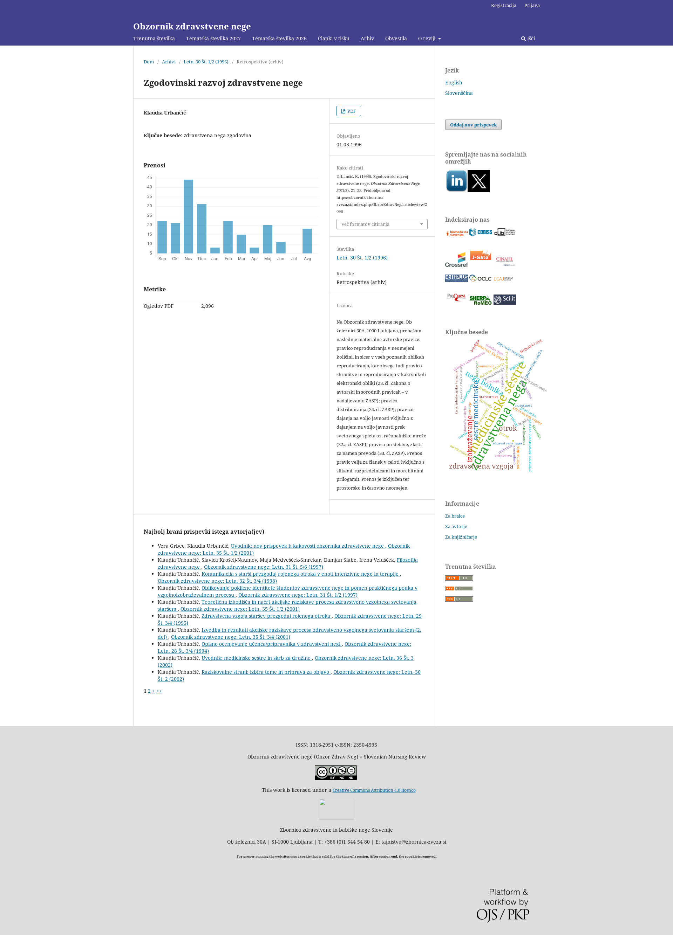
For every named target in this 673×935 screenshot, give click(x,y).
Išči (530, 38)
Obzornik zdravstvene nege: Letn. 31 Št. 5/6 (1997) (263, 566)
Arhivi (169, 61)
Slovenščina (459, 93)
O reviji (427, 38)
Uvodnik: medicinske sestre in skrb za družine (257, 657)
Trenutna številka (154, 38)
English (453, 82)
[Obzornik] (479, 190)
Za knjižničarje (461, 537)
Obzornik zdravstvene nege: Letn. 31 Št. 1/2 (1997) (298, 594)
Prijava (532, 5)
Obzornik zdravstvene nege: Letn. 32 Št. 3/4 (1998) (217, 580)
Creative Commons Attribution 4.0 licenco (374, 790)
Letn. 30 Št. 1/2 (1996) (206, 61)
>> (159, 690)
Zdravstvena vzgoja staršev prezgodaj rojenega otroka (267, 615)
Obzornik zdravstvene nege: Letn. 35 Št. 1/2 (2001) (240, 608)
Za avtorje (456, 526)
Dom (149, 61)
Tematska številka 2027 (213, 38)
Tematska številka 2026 (279, 38)
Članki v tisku (333, 38)
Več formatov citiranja (365, 224)
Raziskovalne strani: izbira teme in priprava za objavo (266, 672)
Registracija (503, 5)
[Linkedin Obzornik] (456, 190)
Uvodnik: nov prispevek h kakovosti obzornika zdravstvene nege (308, 545)
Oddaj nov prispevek (473, 125)
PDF (351, 111)
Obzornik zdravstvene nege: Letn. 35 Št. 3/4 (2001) (230, 636)
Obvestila (396, 38)
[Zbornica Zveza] (336, 818)
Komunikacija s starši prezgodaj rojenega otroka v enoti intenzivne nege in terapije (301, 573)
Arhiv (367, 38)
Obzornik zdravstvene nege (192, 26)
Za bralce (455, 516)
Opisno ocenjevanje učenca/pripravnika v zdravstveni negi (272, 643)
